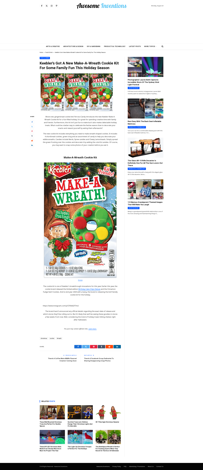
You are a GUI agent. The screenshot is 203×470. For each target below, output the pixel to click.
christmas (44, 338)
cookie (52, 338)
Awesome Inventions (103, 466)
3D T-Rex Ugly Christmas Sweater (107, 422)
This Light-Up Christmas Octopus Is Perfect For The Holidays (79, 448)
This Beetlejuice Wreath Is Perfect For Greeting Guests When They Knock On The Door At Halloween (108, 449)
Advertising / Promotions (137, 466)
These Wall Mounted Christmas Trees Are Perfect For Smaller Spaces (51, 424)
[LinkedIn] (32, 145)
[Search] (162, 46)
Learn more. (92, 329)
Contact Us (159, 466)
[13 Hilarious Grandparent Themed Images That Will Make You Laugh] (145, 189)
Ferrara (80, 280)
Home (41, 52)
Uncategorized (134, 88)
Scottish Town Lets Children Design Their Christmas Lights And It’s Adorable (80, 424)
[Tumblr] (32, 136)
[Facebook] (32, 122)
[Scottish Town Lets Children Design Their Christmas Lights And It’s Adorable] (80, 412)
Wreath (59, 338)
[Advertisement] (101, 27)
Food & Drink (49, 52)
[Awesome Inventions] (101, 6)
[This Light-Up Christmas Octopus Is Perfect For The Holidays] (80, 437)
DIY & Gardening (94, 46)
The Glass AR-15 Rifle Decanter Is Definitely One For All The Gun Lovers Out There (145, 163)
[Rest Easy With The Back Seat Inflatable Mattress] (145, 109)
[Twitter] (32, 126)
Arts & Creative (53, 46)
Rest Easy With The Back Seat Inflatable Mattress (144, 122)
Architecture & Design (73, 46)
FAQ (125, 466)
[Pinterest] (32, 131)
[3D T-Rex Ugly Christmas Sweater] (108, 412)
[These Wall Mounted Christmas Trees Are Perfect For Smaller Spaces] (52, 412)
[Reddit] (32, 140)
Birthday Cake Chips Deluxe (89, 289)
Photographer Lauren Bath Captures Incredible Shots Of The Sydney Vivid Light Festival (143, 82)
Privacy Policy (116, 466)
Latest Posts (135, 46)
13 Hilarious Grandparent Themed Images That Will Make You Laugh (145, 203)
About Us (151, 466)
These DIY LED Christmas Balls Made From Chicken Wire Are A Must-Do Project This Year (50, 449)
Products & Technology (114, 46)
